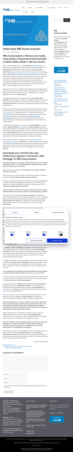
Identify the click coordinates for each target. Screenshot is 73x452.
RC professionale (31, 208)
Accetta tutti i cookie (57, 240)
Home (23, 7)
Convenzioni (25, 11)
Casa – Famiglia (51, 7)
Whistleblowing (30, 433)
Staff (60, 7)
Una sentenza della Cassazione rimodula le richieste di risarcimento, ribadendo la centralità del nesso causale (61, 91)
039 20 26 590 (44, 1)
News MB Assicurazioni (9, 344)
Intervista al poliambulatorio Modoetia (12, 347)
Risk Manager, (23, 127)
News (65, 7)
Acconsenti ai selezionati (36, 240)
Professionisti (39, 7)
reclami (15, 430)
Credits (49, 449)
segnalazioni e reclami (54, 442)
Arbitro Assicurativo (31, 449)
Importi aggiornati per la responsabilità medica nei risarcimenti (61, 82)
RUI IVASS (11, 428)
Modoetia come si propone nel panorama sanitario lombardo (18, 346)
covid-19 (34, 65)
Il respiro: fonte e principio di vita (35, 425)
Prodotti (30, 7)
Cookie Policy (44, 449)
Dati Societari (24, 449)
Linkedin (38, 445)
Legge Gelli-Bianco (9, 112)
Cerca (66, 20)
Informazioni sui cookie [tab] (58, 212)
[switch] (28, 235)
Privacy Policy (38, 449)
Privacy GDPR (30, 431)
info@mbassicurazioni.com (33, 1)
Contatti (33, 11)
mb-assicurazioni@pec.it (32, 72)
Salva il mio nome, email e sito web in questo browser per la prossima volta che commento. (25, 386)
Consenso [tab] (15, 212)
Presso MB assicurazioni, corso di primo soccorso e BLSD (61, 100)
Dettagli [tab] (36, 212)
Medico (24, 94)
